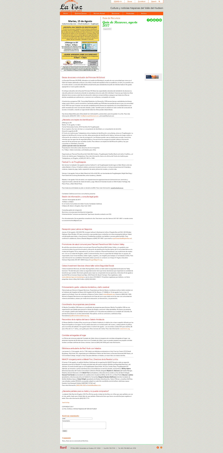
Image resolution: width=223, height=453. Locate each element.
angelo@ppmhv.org (96, 260)
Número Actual (99, 13)
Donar (130, 1)
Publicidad (130, 13)
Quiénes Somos (81, 13)
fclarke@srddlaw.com (94, 385)
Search (153, 1)
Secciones (115, 13)
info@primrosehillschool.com (90, 116)
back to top (65, 402)
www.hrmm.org (125, 329)
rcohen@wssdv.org (109, 294)
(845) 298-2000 (81, 385)
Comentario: (66, 421)
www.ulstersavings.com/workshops (73, 277)
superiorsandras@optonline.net (122, 238)
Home (65, 13)
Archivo (144, 13)
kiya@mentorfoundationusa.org (79, 315)
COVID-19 (118, 1)
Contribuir (141, 1)
